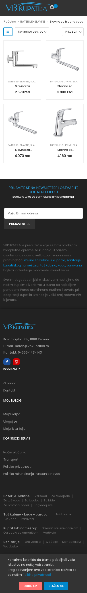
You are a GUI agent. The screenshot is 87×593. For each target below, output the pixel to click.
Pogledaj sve (43, 505)
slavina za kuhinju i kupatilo (44, 260)
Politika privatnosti (17, 466)
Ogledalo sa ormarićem (21, 532)
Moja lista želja (14, 428)
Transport (11, 459)
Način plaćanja (14, 452)
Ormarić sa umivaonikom (59, 528)
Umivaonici (33, 542)
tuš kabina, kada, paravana (61, 265)
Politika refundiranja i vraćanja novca (31, 473)
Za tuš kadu (11, 500)
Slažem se (56, 586)
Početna (10, 21)
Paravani (27, 519)
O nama (9, 383)
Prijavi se (17, 224)
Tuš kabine (63, 514)
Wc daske (10, 546)
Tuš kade (10, 519)
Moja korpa (11, 414)
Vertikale (49, 532)
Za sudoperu (60, 496)
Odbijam (30, 586)
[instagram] (16, 361)
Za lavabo (32, 500)
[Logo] (28, 6)
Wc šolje (52, 542)
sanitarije (74, 260)
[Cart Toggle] (52, 7)
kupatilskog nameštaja (21, 265)
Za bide (49, 500)
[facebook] (6, 361)
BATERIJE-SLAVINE (33, 21)
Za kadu (41, 496)
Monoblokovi (71, 542)
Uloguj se (10, 421)
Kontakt (9, 390)
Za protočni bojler (16, 505)
